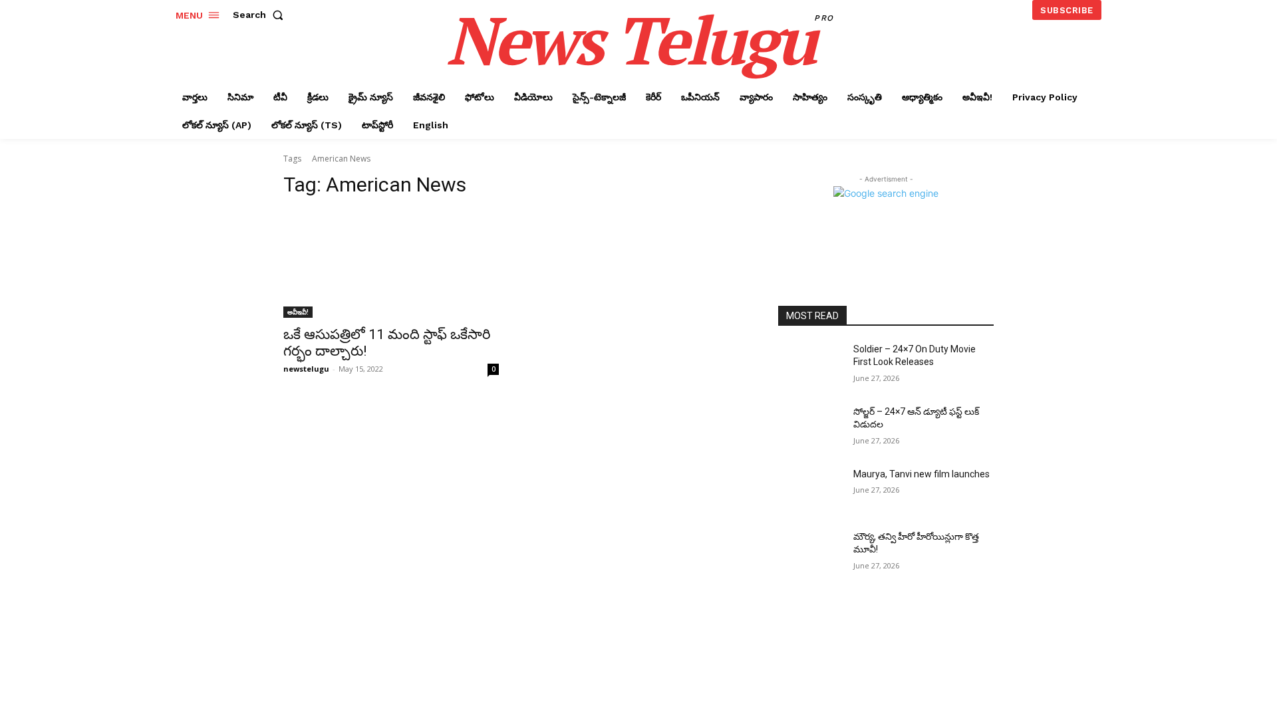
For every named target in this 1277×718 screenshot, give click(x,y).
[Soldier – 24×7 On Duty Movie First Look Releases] (810, 365)
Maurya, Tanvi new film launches (921, 474)
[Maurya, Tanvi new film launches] (810, 490)
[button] (261, 15)
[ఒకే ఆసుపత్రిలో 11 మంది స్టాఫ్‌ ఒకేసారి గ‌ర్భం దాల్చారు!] (391, 264)
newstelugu (306, 369)
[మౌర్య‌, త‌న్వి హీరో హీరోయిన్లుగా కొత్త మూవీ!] (810, 553)
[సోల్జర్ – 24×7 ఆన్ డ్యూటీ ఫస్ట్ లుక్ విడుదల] (810, 428)
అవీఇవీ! (298, 311)
